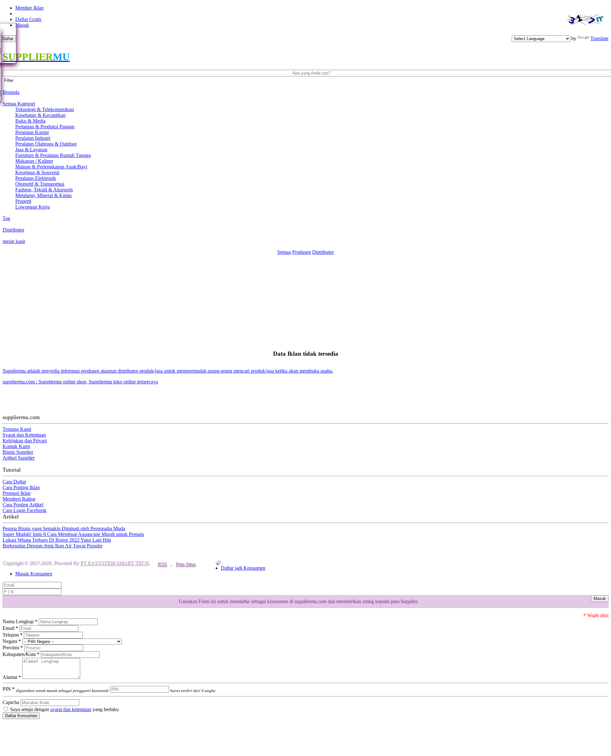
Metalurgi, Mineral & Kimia (43, 195)
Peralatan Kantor (32, 132)
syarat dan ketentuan (70, 709)
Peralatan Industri (32, 138)
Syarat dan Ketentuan (24, 435)
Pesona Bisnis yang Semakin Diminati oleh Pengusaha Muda (64, 528)
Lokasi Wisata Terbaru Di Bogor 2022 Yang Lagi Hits (57, 540)
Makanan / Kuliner (34, 161)
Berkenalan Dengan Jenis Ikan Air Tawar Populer (52, 545)
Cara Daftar (14, 481)
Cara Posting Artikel (23, 504)
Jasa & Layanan (31, 149)
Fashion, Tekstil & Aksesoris (44, 189)
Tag (6, 218)
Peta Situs (185, 564)
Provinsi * (13, 647)
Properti (23, 201)
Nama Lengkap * (20, 621)
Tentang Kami (17, 429)
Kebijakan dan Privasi (25, 440)
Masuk (22, 25)
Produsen (301, 252)
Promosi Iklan (17, 493)
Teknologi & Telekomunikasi (44, 109)
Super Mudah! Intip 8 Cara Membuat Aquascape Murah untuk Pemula (73, 534)
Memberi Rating (19, 499)
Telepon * (13, 635)
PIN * (56, 689)
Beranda (11, 92)
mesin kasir (14, 241)
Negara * (12, 641)
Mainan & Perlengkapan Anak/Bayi (51, 166)
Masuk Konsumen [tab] (33, 573)
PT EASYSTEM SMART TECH (114, 563)
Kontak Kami (16, 446)
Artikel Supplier (19, 457)
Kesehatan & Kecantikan (40, 115)
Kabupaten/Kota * (21, 654)
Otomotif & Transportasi (39, 184)
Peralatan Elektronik (35, 178)
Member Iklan (29, 8)
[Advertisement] (305, 299)
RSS (162, 564)
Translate (599, 38)
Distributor (13, 229)
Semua (284, 252)
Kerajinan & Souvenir (37, 172)
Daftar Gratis (28, 19)
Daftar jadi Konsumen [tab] (243, 568)
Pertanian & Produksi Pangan (44, 126)
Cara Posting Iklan (21, 487)
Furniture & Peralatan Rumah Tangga (53, 155)
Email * (10, 628)
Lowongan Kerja (32, 207)
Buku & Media (30, 121)
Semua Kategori (19, 103)
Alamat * (12, 677)
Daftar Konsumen (21, 715)
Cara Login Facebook (24, 510)
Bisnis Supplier (18, 452)
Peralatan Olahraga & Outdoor (46, 143)
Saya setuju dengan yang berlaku (64, 709)
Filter (8, 80)
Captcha (11, 702)
